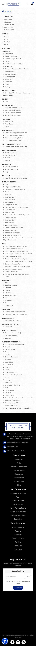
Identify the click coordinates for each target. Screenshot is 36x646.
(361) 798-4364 (12, 446)
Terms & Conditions (19, 467)
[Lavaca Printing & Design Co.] (13, 4)
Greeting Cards (18, 538)
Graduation (18, 519)
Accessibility (19, 481)
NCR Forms (18, 504)
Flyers (18, 497)
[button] (5, 641)
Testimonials (19, 478)
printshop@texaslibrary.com (17, 442)
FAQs (19, 463)
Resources (19, 474)
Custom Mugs (18, 527)
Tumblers (18, 549)
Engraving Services (18, 512)
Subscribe (18, 588)
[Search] (27, 4)
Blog (19, 485)
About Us (19, 459)
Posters (18, 531)
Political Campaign (18, 515)
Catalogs (18, 535)
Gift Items (18, 546)
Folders (18, 542)
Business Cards (18, 501)
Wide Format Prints (18, 508)
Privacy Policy (19, 470)
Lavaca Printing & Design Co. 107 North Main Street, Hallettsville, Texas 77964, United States (20, 436)
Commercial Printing (18, 493)
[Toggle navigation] (4, 4)
